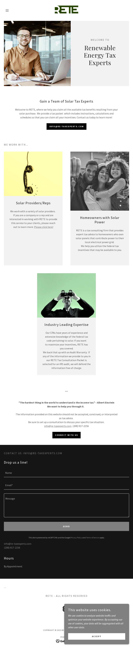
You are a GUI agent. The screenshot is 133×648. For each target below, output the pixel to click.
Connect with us (66, 435)
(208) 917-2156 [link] (12, 547)
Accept (96, 636)
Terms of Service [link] (92, 537)
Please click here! (43, 227)
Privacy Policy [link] (76, 537)
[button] (13, 10)
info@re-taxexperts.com (58, 426)
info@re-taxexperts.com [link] (17, 543)
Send (66, 526)
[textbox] (66, 473)
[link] (66, 10)
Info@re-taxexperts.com (66, 126)
